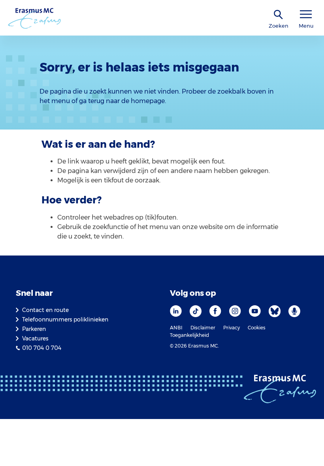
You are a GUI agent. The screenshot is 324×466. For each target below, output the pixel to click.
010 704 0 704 (41, 347)
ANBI (176, 328)
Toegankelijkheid (189, 335)
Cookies (257, 328)
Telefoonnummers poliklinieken (65, 319)
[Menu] (306, 14)
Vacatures (35, 338)
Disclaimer (202, 328)
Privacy (231, 328)
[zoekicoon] (278, 15)
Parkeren (34, 329)
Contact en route (45, 310)
